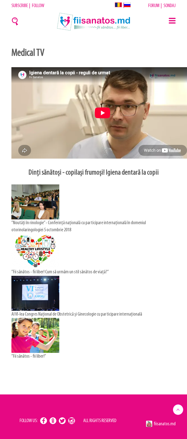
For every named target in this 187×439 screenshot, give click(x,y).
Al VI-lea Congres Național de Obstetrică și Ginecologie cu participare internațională (76, 314)
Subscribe (19, 5)
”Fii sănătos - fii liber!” (28, 356)
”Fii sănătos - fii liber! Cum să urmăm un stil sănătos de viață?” (60, 272)
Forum (153, 5)
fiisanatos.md (165, 424)
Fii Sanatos (93, 22)
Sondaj (170, 5)
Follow (38, 5)
